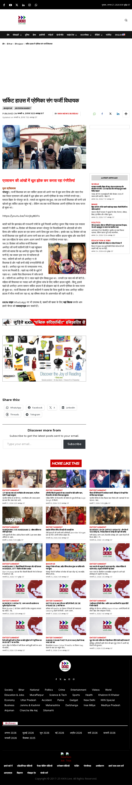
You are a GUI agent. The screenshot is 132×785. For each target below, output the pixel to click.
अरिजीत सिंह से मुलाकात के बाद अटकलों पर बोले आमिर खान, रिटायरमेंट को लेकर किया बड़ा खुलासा (64, 494)
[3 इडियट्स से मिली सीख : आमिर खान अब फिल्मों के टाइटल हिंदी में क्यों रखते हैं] (110, 589)
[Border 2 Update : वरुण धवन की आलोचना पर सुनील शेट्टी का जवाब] (22, 589)
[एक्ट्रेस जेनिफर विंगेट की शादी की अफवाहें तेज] (66, 516)
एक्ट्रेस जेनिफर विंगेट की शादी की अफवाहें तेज (60, 530)
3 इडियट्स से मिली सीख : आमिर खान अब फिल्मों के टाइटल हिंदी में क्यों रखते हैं (109, 604)
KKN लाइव (7, 302)
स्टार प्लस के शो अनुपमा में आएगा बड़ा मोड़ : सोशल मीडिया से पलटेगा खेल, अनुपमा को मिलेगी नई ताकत (108, 567)
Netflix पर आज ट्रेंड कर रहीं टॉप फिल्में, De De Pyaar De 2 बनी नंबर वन (63, 604)
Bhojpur (19, 44)
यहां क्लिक (67, 302)
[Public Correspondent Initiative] (44, 322)
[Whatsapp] (36, 5)
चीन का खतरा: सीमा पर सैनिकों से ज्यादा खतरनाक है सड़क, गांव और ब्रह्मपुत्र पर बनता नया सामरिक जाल (109, 226)
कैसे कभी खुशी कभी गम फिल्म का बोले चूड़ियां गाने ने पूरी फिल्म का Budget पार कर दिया (22, 641)
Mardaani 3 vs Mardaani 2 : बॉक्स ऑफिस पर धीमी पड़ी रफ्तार (21, 531)
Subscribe (74, 444)
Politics (95, 223)
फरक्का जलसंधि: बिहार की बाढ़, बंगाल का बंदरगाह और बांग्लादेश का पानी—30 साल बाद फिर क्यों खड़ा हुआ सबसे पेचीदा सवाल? (108, 188)
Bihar (10, 44)
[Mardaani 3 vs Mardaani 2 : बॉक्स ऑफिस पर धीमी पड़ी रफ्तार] (22, 516)
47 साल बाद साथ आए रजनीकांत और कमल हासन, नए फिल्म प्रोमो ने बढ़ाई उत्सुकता (20, 494)
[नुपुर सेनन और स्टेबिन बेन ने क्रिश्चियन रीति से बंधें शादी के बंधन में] (110, 626)
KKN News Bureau (68, 114)
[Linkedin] (23, 5)
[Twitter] (16, 5)
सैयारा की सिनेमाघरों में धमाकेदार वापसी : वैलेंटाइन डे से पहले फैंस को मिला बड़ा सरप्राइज (109, 494)
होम (3, 44)
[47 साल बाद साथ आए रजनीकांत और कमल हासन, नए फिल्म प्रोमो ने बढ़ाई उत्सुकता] (22, 479)
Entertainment (22, 108)
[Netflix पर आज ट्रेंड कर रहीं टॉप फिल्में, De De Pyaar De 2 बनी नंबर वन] (66, 589)
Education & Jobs (101, 241)
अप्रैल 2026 (76, 732)
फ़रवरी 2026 (109, 732)
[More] (126, 113)
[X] (110, 113)
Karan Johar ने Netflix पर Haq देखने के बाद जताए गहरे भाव (65, 641)
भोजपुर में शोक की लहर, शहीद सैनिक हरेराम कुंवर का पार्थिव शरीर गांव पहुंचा (65, 567)
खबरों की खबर (49, 302)
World (95, 184)
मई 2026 (59, 732)
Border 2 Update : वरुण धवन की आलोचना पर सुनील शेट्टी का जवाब (20, 604)
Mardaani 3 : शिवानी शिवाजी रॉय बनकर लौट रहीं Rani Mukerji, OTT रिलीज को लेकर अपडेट (21, 567)
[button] (126, 20)
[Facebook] (4, 5)
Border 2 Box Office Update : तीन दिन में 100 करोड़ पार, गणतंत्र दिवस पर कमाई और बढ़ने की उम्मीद (109, 531)
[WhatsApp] (94, 113)
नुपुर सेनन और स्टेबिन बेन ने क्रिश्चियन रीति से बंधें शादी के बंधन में (109, 640)
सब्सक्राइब (21, 306)
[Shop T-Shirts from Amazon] (44, 359)
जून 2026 (44, 732)
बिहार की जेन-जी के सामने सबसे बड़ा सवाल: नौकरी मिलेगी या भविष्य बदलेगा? (109, 208)
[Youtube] (10, 5)
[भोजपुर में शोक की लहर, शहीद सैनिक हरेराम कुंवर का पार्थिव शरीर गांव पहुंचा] (66, 552)
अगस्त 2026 (10, 732)
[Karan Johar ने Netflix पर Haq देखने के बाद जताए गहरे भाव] (66, 626)
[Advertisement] (86, 19)
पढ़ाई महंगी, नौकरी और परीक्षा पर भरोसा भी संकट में (106, 243)
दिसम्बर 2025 (29, 737)
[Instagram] (29, 5)
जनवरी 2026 (10, 737)
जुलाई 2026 (28, 732)
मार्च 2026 (93, 732)
